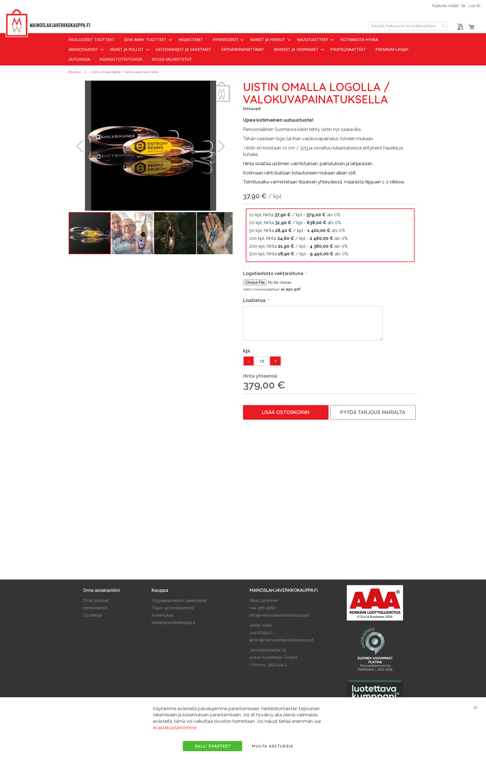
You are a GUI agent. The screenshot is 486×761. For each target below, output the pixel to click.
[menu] (243, 49)
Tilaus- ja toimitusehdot (173, 608)
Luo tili (474, 5)
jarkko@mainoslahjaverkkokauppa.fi (281, 640)
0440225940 (261, 632)
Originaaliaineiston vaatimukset (179, 600)
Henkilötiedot (95, 608)
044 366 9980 (262, 608)
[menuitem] (91, 39)
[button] (80, 146)
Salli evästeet (213, 746)
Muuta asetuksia (272, 746)
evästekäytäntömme (175, 727)
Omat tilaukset (96, 600)
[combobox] (408, 25)
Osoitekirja (92, 615)
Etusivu (74, 72)
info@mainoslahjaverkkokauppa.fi (279, 615)
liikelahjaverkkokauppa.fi (173, 622)
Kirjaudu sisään (445, 5)
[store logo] (48, 23)
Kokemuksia (163, 615)
